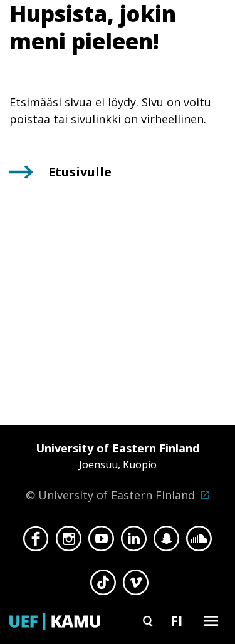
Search (148, 620)
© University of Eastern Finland (112, 472)
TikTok (103, 586)
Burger (211, 620)
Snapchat (166, 542)
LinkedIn (134, 542)
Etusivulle (80, 171)
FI (176, 620)
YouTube (101, 542)
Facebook (36, 542)
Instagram (68, 542)
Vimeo (136, 586)
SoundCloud (199, 542)
